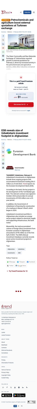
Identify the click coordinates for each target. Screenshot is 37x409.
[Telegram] (18, 387)
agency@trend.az (5, 323)
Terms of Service (6, 370)
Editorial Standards (6, 350)
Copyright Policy (6, 375)
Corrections (4, 353)
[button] (3, 36)
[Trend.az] (6, 12)
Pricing (3, 360)
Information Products (7, 362)
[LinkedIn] (22, 387)
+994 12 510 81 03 (6, 321)
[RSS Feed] (26, 387)
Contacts (4, 347)
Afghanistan (11, 249)
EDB (19, 253)
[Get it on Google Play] (19, 395)
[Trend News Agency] (6, 307)
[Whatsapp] (3, 387)
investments (11, 253)
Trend (25, 184)
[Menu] (34, 12)
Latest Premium (5, 335)
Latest (3, 332)
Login (28, 110)
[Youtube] (15, 387)
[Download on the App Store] (6, 395)
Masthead (4, 345)
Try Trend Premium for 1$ (18, 271)
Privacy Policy (5, 372)
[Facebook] (7, 387)
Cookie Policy (5, 378)
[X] (11, 387)
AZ (18, 406)
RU (22, 406)
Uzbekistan (21, 249)
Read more (17, 170)
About (3, 342)
